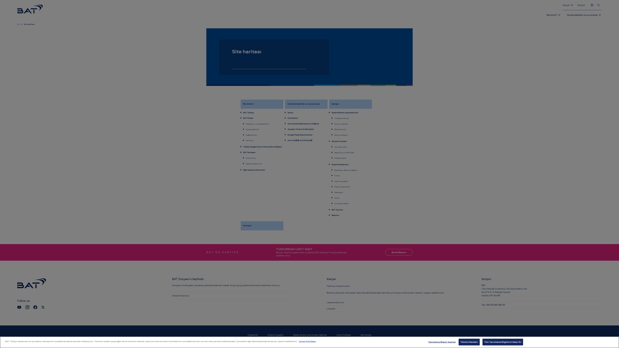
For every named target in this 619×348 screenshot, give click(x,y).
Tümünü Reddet (469, 341)
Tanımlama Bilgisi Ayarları (442, 341)
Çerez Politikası (307, 341)
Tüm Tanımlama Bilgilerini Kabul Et (502, 341)
